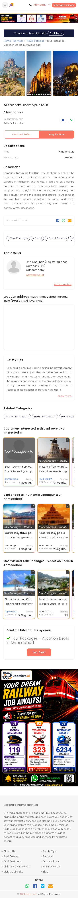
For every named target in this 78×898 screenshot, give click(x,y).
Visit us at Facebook (17, 866)
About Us (9, 851)
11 (45, 94)
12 (47, 94)
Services (18, 41)
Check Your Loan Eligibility (38, 33)
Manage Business (64, 5)
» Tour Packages (18, 238)
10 (43, 94)
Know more (64, 396)
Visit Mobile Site (13, 871)
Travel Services (35, 41)
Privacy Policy (51, 866)
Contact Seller (21, 134)
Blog (45, 871)
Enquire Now (56, 134)
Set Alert (39, 652)
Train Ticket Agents (45, 416)
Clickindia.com (28, 894)
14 (50, 94)
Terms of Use (51, 861)
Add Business (12, 861)
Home (7, 41)
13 (49, 94)
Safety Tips (49, 851)
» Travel (37, 238)
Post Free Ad (12, 856)
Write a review (62, 284)
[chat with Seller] (63, 120)
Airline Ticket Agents (17, 416)
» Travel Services (57, 238)
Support (48, 856)
